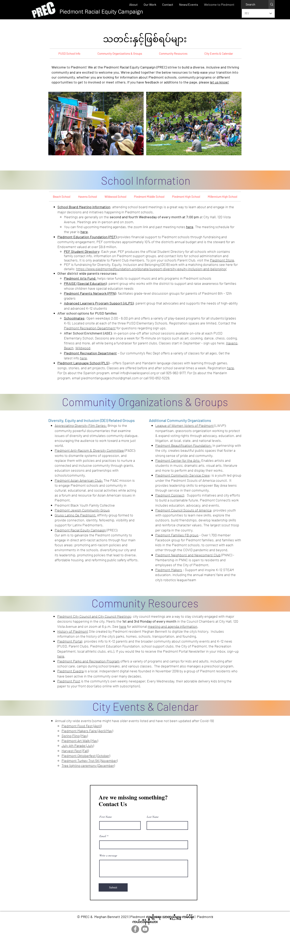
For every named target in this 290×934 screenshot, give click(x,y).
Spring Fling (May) (75, 736)
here (189, 227)
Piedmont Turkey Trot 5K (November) (90, 760)
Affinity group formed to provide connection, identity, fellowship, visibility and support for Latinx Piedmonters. (95, 520)
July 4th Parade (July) (78, 745)
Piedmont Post (68, 681)
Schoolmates (74, 318)
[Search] (271, 4)
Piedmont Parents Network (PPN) (90, 293)
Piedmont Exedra (70, 671)
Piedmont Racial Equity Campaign (80, 530)
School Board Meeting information (83, 207)
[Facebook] (135, 929)
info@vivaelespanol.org (137, 373)
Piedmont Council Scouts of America (183, 510)
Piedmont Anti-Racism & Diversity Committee (89, 450)
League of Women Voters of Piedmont (184, 425)
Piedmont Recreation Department (90, 328)
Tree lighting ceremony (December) (88, 765)
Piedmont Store (222, 260)
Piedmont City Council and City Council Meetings (94, 616)
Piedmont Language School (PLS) (83, 363)
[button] (150, 4)
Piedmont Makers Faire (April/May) (87, 731)
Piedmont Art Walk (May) (80, 740)
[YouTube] (145, 929)
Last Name (153, 816)
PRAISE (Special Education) (85, 283)
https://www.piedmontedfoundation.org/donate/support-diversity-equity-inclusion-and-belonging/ (151, 269)
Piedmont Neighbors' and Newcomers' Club (188, 555)
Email (102, 836)
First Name (105, 816)
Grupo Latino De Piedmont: (75, 515)
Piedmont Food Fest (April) (82, 726)
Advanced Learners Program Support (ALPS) (99, 303)
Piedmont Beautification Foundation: (183, 445)
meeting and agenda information (172, 626)
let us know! (219, 82)
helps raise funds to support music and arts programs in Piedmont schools (154, 278)
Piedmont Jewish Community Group (82, 510)
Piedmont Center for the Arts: (177, 460)
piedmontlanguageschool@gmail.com (110, 378)
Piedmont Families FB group (176, 535)
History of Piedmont (72, 631)
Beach (69, 348)
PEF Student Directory (81, 251)
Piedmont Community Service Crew (182, 475)
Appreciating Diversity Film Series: (81, 425)
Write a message (108, 855)
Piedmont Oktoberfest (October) (86, 755)
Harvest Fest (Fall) (75, 751)
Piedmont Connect (169, 495)
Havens (232, 343)
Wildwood (82, 348)
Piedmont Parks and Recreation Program (88, 661)
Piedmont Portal (69, 641)
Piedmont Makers (168, 570)
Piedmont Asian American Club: (79, 480)
